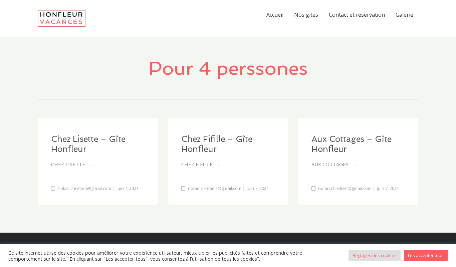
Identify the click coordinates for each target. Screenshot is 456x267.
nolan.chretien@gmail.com (84, 188)
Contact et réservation (357, 14)
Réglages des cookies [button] (375, 255)
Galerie (404, 14)
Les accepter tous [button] (426, 255)
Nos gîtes (306, 14)
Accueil (274, 14)
